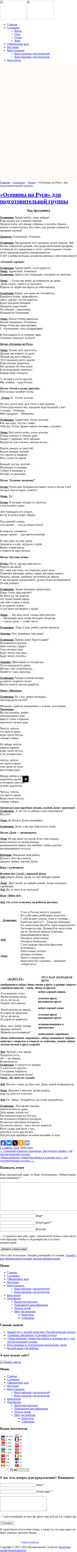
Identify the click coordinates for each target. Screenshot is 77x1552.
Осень (18, 37)
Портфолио (14, 1298)
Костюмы (13, 47)
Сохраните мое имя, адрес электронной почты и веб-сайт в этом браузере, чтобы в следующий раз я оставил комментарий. (38, 1239)
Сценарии (13, 27)
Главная (12, 24)
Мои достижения (24, 1311)
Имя (39, 1215)
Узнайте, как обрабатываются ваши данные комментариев (38, 1257)
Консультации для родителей (32, 53)
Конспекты (14, 60)
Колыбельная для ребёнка (22, 1348)
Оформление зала (18, 43)
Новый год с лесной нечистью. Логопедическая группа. (41, 1332)
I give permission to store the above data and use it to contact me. (40, 1516)
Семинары (27, 1317)
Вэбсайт (41, 1229)
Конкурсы (27, 1314)
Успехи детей (22, 1308)
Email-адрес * (45, 1491)
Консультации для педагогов (31, 56)
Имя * (40, 1484)
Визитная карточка (26, 1301)
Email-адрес (44, 1222)
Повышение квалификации (31, 1304)
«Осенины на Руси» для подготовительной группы (34, 197)
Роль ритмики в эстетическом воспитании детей (36, 1344)
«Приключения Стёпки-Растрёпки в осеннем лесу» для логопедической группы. (34, 1159)
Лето (17, 34)
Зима (17, 40)
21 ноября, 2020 (9, 1147)
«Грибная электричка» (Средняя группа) (32, 1335)
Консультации (15, 50)
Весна (18, 30)
